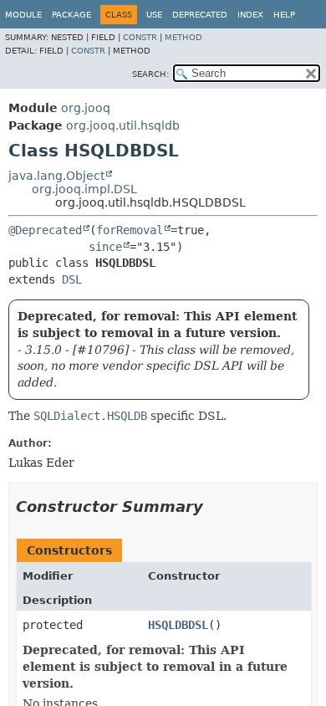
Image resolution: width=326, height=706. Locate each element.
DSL (72, 279)
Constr (140, 37)
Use (154, 14)
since (105, 246)
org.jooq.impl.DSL (84, 189)
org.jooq (85, 108)
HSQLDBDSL (178, 625)
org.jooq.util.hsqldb (123, 125)
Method (183, 37)
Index (250, 14)
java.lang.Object (56, 175)
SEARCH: (150, 74)
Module (23, 14)
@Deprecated (45, 230)
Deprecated (199, 14)
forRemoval (129, 230)
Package (71, 14)
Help (284, 14)
